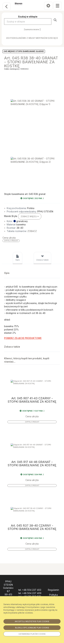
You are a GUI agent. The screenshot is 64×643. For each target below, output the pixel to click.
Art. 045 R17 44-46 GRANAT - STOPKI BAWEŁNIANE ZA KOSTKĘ (32, 463)
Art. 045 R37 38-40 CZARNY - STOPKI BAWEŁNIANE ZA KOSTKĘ (32, 527)
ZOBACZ (32, 231)
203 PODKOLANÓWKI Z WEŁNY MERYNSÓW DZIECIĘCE (32, 38)
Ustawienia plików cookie (32, 634)
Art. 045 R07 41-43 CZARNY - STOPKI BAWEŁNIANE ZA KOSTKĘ (32, 400)
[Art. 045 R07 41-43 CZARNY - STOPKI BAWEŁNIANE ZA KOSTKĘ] (32, 382)
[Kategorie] (57, 6)
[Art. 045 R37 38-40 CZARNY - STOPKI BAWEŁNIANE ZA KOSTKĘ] (32, 509)
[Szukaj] (55, 20)
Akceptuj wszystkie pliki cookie (32, 621)
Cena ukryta (9, 237)
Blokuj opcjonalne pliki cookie (32, 628)
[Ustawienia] (48, 6)
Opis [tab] (17, 260)
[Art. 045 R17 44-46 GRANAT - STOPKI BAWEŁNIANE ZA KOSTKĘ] (32, 445)
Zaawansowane (31, 29)
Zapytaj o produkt (11, 241)
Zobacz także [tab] (42, 260)
